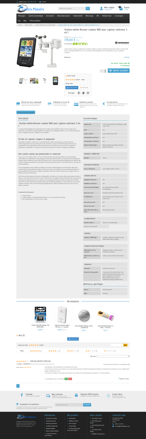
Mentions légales (50, 428)
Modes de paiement (51, 423)
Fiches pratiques (35, 21)
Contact (44, 2)
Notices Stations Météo (52, 431)
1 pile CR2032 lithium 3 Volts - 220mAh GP (84, 327)
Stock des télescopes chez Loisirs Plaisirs (73, 429)
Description (23, 118)
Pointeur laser (107, 16)
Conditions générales (52, 426)
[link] (79, 93)
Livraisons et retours (51, 418)
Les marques (119, 16)
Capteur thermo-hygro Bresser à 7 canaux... (62, 326)
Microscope (89, 16)
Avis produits (72, 426)
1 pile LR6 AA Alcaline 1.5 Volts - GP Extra (105, 327)
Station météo (78, 16)
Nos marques (72, 423)
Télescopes (21, 16)
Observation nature (63, 16)
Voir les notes (69, 83)
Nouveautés (72, 418)
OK (88, 8)
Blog (25, 21)
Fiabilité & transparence (98, 434)
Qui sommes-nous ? (97, 418)
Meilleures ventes (73, 421)
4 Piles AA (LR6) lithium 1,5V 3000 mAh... (40, 326)
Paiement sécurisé (51, 421)
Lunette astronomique (36, 16)
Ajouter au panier (120, 70)
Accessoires (50, 16)
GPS (98, 16)
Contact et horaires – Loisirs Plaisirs (51, 434)
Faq (19, 21)
